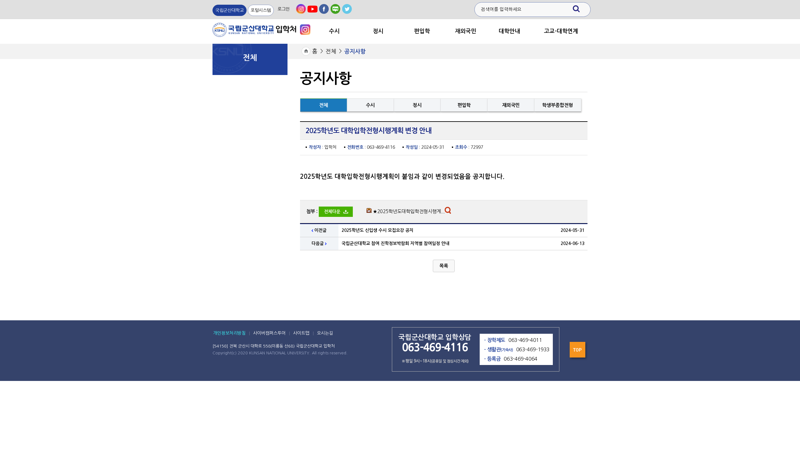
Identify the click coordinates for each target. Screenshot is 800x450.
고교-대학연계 (561, 31)
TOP (578, 351)
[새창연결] (305, 29)
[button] (444, 266)
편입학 (422, 31)
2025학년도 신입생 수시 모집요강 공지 (377, 230)
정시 (378, 31)
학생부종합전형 (557, 105)
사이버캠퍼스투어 (269, 333)
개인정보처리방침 (229, 333)
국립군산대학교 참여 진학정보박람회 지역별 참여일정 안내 (395, 243)
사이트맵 (301, 333)
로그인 (284, 9)
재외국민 (465, 31)
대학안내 (509, 31)
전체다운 (332, 211)
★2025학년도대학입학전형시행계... (409, 211)
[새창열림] (301, 9)
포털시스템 (261, 10)
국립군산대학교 (229, 10)
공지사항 (355, 51)
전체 (331, 51)
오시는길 (325, 333)
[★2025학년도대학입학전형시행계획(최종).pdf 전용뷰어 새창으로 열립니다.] (448, 212)
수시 (334, 31)
